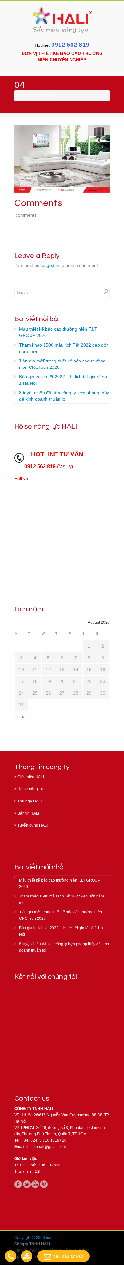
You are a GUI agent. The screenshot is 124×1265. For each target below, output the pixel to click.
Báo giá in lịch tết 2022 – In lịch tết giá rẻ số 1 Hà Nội (63, 380)
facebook (18, 1184)
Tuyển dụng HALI (32, 825)
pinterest (44, 1184)
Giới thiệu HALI (30, 777)
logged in (50, 265)
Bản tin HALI (28, 813)
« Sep (19, 717)
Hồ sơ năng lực (30, 789)
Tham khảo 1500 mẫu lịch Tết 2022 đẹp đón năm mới (64, 348)
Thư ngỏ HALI (29, 801)
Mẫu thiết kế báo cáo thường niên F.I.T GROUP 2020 (58, 332)
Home (45, 96)
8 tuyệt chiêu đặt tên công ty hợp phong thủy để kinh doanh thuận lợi (64, 396)
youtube (35, 1184)
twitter (27, 1184)
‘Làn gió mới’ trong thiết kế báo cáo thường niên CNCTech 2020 (62, 364)
